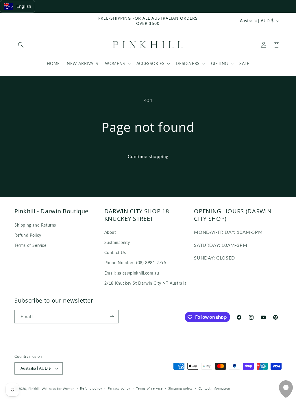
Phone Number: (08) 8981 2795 (135, 262)
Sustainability (117, 242)
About (110, 232)
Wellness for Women (58, 388)
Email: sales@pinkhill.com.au (131, 273)
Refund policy (91, 388)
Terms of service (149, 388)
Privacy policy (119, 388)
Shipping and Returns (35, 225)
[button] (20, 44)
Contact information (214, 388)
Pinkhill (34, 388)
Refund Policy (27, 235)
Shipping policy (180, 388)
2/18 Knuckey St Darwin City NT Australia (145, 283)
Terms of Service (30, 245)
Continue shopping (148, 156)
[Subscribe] (112, 316)
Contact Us (115, 252)
